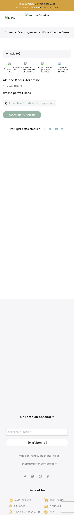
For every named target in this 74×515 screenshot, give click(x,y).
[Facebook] (25, 473)
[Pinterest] (48, 473)
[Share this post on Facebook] (44, 129)
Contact (55, 506)
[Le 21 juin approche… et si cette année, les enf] (19, 385)
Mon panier (57, 500)
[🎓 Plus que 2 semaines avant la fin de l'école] (54, 356)
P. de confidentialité (27, 512)
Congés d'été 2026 (45, 3)
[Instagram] (41, 473)
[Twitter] (33, 473)
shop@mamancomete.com (39, 464)
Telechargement (27, 32)
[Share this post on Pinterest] (56, 129)
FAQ (51, 512)
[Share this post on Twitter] (50, 129)
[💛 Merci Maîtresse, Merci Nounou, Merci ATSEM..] (54, 385)
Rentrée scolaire (49, 7)
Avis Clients (22, 500)
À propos (19, 506)
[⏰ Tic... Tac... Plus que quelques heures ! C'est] (19, 356)
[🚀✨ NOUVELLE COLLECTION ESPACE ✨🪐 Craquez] (54, 327)
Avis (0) (15, 53)
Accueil (9, 32)
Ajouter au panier (22, 114)
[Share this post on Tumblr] (61, 129)
